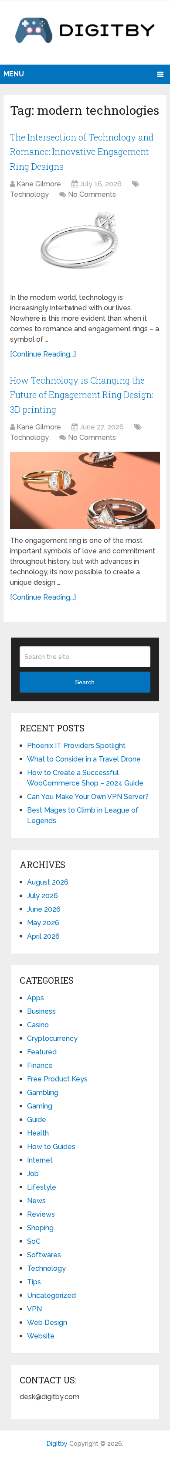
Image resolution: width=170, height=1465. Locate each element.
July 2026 (42, 896)
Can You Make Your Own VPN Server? (88, 797)
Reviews (41, 1214)
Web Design (47, 1322)
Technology (29, 194)
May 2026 (43, 923)
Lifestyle (41, 1187)
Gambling (42, 1092)
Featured (42, 1052)
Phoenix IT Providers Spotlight (76, 745)
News (36, 1201)
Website (40, 1336)
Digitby (57, 1443)
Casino (38, 1025)
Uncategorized (51, 1295)
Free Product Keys (57, 1079)
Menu (13, 74)
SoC (34, 1241)
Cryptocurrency (52, 1038)
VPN (34, 1309)
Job (33, 1174)
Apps (35, 998)
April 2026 (43, 936)
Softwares (44, 1255)
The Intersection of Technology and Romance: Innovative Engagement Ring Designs (81, 151)
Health (38, 1133)
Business (41, 1011)
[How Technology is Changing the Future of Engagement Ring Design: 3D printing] (85, 490)
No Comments (92, 194)
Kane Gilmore (39, 184)
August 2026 (47, 882)
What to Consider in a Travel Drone (84, 759)
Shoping (40, 1228)
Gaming (39, 1106)
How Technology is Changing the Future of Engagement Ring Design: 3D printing (81, 394)
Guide (36, 1119)
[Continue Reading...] (43, 354)
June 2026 (44, 909)
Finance (40, 1065)
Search (85, 682)
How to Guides (51, 1146)
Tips (34, 1282)
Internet (40, 1160)
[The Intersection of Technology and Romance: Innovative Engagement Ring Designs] (85, 247)
